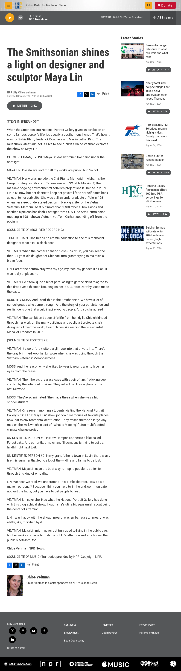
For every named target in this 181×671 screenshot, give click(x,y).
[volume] (20, 18)
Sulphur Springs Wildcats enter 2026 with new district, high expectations (155, 235)
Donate (166, 5)
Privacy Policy (147, 624)
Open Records (110, 632)
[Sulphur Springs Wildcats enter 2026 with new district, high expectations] (132, 233)
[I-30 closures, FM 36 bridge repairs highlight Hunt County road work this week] (132, 130)
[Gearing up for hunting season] (132, 161)
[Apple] (115, 664)
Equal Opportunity (74, 640)
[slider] (26, 17)
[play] (10, 18)
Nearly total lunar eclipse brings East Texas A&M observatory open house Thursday (158, 90)
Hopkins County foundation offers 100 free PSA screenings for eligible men (156, 193)
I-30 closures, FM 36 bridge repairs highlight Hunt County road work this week (157, 132)
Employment (71, 632)
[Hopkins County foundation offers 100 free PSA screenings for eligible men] (132, 191)
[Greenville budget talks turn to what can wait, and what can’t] (132, 51)
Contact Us (70, 624)
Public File (107, 624)
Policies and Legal (149, 632)
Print (105, 93)
